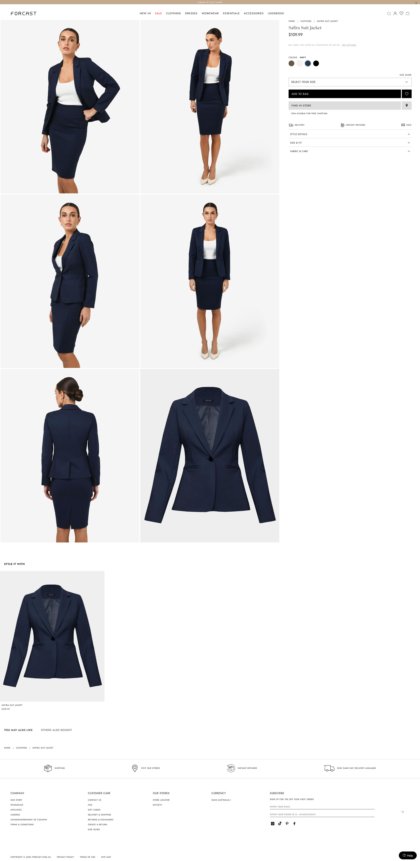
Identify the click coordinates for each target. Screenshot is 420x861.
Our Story (16, 800)
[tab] (350, 134)
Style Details (298, 134)
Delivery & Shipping (99, 814)
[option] (291, 63)
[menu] (212, 13)
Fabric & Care (299, 151)
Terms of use (87, 857)
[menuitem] (145, 13)
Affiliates (16, 809)
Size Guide (94, 829)
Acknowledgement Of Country (28, 819)
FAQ (90, 804)
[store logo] (23, 13)
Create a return (97, 824)
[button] (221, 800)
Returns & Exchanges (101, 819)
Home (292, 21)
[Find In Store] (407, 105)
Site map (106, 857)
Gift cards (94, 809)
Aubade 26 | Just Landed (210, 2)
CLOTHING (306, 21)
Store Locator (161, 800)
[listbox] (350, 64)
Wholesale (16, 804)
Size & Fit (296, 142)
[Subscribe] (402, 812)
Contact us (94, 800)
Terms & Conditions (22, 824)
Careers (15, 814)
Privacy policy (65, 857)
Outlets (157, 804)
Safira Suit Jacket (12, 705)
